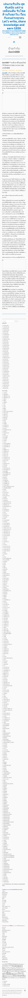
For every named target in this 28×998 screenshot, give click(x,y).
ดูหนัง (4, 730)
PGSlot (4, 576)
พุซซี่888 (4, 763)
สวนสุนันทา (5, 829)
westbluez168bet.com (7, 708)
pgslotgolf (5, 593)
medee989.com (6, 526)
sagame (4, 627)
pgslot (3, 904)
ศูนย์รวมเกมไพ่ (6, 774)
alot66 (4, 420)
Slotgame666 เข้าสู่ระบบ (8, 658)
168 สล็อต (5, 393)
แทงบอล (4, 875)
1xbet (4, 403)
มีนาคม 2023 (5, 388)
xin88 (4, 711)
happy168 (5, 478)
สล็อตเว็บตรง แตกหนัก (7, 814)
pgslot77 (5, 584)
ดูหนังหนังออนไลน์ (6, 733)
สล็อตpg (4, 795)
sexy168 (5, 638)
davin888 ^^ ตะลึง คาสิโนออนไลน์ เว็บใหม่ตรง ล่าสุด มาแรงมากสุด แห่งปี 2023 (14, 65)
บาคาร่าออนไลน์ (6, 751)
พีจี (3, 760)
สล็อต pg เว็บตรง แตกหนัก (8, 783)
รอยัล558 (5, 769)
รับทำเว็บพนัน (5, 771)
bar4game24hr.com (7, 429)
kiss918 (3, 954)
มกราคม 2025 (6, 354)
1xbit (4, 405)
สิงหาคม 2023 (5, 380)
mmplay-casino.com (7, 527)
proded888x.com (6, 599)
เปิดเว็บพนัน (5, 848)
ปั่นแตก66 (5, 754)
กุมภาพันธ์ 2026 (6, 334)
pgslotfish (5, 592)
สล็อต (4, 780)
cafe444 (4, 440)
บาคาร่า (4, 748)
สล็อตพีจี (5, 800)
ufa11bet (5, 687)
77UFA (4, 406)
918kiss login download (8, 411)
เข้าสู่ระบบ (5, 981)
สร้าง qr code (5, 779)
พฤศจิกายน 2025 (6, 339)
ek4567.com (5, 455)
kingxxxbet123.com (7, 501)
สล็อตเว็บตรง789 (6, 815)
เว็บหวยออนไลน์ (6, 867)
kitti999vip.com (6, 504)
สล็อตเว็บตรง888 (6, 818)
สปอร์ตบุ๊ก (5, 776)
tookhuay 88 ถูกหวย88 (7, 685)
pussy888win (6, 613)
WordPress (4, 995)
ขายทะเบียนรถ (6, 720)
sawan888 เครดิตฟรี (7, 633)
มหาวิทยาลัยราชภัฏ (7, 765)
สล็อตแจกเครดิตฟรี (7, 825)
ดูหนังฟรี (3, 914)
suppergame (5, 671)
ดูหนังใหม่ (5, 737)
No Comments (19, 70)
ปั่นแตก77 (5, 756)
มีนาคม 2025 (5, 351)
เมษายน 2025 (5, 350)
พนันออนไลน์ (5, 759)
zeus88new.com (6, 717)
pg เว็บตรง (5, 561)
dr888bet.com (6, 449)
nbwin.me (5, 537)
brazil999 (5, 438)
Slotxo (4, 659)
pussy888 (5, 610)
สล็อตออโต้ (5, 806)
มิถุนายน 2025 (6, 346)
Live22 (4, 512)
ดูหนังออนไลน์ (6, 734)
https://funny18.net (6, 951)
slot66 (3, 933)
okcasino (5, 544)
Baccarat (5, 428)
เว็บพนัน (4, 858)
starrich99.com (6, 667)
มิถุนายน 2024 (6, 365)
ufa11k (4, 688)
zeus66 (4, 716)
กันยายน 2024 (6, 360)
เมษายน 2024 (5, 368)
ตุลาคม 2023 (5, 377)
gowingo (5, 477)
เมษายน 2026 (5, 331)
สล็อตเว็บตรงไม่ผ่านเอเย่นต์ (8, 822)
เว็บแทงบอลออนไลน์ (7, 872)
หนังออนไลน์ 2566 (6, 834)
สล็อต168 (5, 785)
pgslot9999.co (6, 589)
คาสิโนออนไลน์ (6, 723)
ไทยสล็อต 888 (6, 881)
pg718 (4, 564)
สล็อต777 (5, 789)
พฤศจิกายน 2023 (6, 376)
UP (24, 990)
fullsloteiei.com (6, 463)
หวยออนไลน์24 (6, 837)
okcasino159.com (6, 546)
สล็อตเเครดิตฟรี (6, 823)
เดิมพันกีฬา (5, 846)
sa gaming (4, 895)
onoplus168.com (6, 549)
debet (4, 448)
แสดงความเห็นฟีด (6, 984)
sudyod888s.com (6, 670)
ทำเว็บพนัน (5, 746)
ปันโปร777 (5, 757)
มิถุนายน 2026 (6, 328)
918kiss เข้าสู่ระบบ (21, 964)
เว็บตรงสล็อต (5, 852)
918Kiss (4, 409)
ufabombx (5, 697)
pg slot (4, 556)
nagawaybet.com (6, 530)
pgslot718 (5, 583)
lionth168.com (6, 509)
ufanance (5, 702)
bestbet (4, 431)
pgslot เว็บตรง (5, 908)
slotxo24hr (5, 661)
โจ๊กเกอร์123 (5, 878)
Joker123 (5, 967)
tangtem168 (5, 676)
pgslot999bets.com (7, 590)
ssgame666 (5, 664)
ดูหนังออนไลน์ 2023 (7, 736)
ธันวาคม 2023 (6, 374)
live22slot (5, 514)
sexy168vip (5, 639)
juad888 (4, 497)
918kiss (3, 891)
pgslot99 (5, 587)
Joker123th (10, 967)
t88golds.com (6, 673)
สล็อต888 (5, 791)
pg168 (4, 563)
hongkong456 (6, 484)
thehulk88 (5, 681)
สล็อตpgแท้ (5, 797)
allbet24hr (5, 419)
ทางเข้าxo (5, 745)
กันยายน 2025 (6, 342)
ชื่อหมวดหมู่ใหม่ (6, 725)
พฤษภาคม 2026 (6, 330)
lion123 (4, 507)
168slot (4, 399)
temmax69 (5, 679)
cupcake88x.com (6, 445)
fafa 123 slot (5, 460)
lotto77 (4, 518)
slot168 (4, 656)
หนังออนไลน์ (5, 832)
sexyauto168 (5, 641)
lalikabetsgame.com (7, 506)
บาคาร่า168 (5, 750)
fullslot (4, 461)
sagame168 (5, 629)
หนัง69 (4, 831)
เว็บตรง (4, 851)
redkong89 (5, 618)
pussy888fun (6, 612)
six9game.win (6, 648)
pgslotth (5, 595)
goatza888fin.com (6, 472)
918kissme (5, 414)
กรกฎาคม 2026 (6, 327)
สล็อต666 (5, 788)
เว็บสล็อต (5, 861)
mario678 (5, 521)
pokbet (4, 598)
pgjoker (4, 570)
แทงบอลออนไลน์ (17, 977)
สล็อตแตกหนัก (6, 828)
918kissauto (5, 412)
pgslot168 (5, 581)
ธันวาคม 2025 (6, 337)
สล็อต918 (5, 792)
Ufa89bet (5, 693)
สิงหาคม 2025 (5, 343)
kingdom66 (5, 500)
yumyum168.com (6, 713)
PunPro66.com (6, 604)
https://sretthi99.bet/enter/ (8, 486)
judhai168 (4, 938)
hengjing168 (5, 480)
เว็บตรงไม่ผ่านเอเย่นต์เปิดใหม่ (8, 855)
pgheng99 (5, 569)
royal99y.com (5, 624)
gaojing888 (5, 471)
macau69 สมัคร (6, 520)
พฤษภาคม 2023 (6, 385)
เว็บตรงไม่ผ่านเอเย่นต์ (7, 854)
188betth (5, 402)
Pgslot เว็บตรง (6, 578)
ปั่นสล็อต (5, 753)
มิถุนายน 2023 (6, 383)
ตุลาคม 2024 (5, 359)
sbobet (4, 635)
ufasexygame (6, 704)
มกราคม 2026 (6, 336)
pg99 (4, 566)
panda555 (5, 553)
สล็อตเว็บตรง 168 (6, 812)
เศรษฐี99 (5, 874)
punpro (4, 601)
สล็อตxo (4, 799)
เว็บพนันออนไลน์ (6, 860)
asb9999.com (6, 425)
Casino (4, 442)
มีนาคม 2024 (5, 369)
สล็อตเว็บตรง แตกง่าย (6, 930)
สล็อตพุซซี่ (5, 802)
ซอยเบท (4, 727)
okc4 (4, 543)
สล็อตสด (5, 803)
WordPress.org (6, 985)
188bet (4, 400)
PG (3, 555)
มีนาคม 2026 (5, 333)
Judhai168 (5, 498)
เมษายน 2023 (5, 386)
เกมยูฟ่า (4, 840)
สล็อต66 (4, 786)
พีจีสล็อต (5, 762)
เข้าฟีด (4, 982)
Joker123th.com (6, 495)
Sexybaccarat (6, 642)
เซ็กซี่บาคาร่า (5, 845)
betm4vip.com (6, 432)
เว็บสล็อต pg (5, 863)
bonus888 (5, 437)
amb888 (4, 423)
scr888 (4, 636)
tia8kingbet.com (6, 682)
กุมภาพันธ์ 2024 (6, 371)
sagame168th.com (7, 632)
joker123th (5, 494)
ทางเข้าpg (5, 743)
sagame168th (6, 630)
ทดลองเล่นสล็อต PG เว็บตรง (8, 742)
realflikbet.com (6, 615)
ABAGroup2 (5, 416)
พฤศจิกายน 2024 (6, 357)
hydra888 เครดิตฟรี (7, 488)
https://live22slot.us (6, 911)
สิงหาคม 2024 (5, 362)
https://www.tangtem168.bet (8, 947)
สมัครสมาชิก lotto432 (7, 777)
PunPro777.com (6, 607)
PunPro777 (5, 606)
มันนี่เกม (4, 766)
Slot (4, 655)
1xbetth (3, 950)
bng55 (4, 434)
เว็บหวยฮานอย (6, 871)
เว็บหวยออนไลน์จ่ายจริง (7, 869)
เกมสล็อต (5, 841)
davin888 (4, 73)
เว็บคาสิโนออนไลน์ (7, 849)
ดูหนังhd (3, 915)
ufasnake (5, 705)
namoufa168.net (6, 534)
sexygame (5, 645)
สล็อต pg (5, 782)
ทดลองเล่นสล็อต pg (7, 740)
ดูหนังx (4, 731)
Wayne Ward (4, 70)
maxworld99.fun (6, 523)
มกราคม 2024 (6, 372)
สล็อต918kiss (5, 794)
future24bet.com (6, 468)
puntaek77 (5, 609)
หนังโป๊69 (5, 835)
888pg (4, 408)
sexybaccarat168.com (7, 644)
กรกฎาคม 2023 (6, 382)
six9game (5, 647)
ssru (4, 665)
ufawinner (5, 707)
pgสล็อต (4, 596)
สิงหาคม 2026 (5, 325)
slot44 (3, 935)
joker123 (5, 491)
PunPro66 (5, 602)
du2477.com (5, 452)
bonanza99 (5, 435)
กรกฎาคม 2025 (6, 345)
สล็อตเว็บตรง (5, 809)
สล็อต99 (15, 973)
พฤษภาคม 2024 (6, 366)
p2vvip (4, 552)
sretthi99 (5, 662)
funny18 (5, 466)
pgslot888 (4, 953)
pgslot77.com (6, 586)
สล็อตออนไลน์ (6, 805)
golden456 (5, 475)
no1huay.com (6, 541)
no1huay (5, 540)
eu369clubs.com (6, 457)
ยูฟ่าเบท (4, 768)
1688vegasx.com (6, 396)
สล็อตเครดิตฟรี (6, 808)
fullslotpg (5, 465)
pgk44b (4, 572)
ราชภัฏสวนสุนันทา (6, 773)
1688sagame (5, 394)
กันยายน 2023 (6, 379)
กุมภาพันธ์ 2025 (6, 353)
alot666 (4, 422)
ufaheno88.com (6, 699)
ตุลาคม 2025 (5, 340)
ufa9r (4, 694)
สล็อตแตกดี (5, 826)
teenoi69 (5, 678)
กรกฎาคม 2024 (6, 363)
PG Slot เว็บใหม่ (6, 560)
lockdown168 (6, 515)
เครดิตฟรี (5, 843)
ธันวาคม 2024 (6, 356)
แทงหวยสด (5, 877)
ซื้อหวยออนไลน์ (6, 728)
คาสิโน (4, 722)
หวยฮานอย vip (6, 838)
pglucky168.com (6, 573)
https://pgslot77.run (6, 906)
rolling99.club (6, 621)
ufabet (4, 696)
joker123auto (6, 492)
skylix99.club (5, 651)
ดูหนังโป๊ (3, 948)
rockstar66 (5, 619)
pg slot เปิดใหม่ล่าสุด (7, 558)
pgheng (4, 567)
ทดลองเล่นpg (5, 739)
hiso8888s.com (6, 481)
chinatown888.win (7, 443)
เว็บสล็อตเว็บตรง (6, 864)
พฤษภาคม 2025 (6, 348)
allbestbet (5, 417)
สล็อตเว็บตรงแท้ (6, 820)
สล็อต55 (12, 973)
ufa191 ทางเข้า (6, 690)
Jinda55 (4, 489)
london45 (5, 517)
